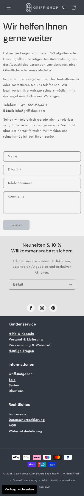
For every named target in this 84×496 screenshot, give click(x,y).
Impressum (44, 486)
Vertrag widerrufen (19, 489)
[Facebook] (31, 308)
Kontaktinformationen (63, 480)
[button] (8, 7)
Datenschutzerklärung (25, 480)
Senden (16, 225)
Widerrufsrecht (72, 473)
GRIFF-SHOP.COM (24, 473)
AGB (44, 480)
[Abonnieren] (70, 285)
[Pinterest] (53, 308)
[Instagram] (42, 308)
